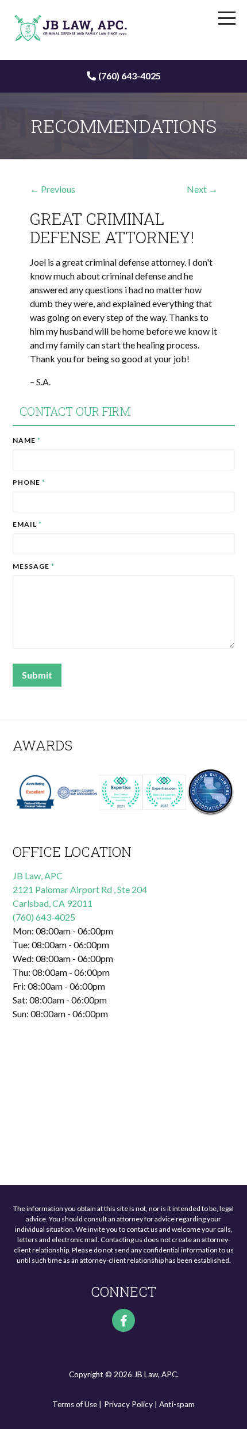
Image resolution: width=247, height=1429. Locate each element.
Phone (29, 482)
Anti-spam (177, 1404)
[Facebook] (123, 1320)
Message (34, 566)
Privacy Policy (128, 1404)
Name (27, 440)
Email (27, 524)
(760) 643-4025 (129, 75)
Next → (202, 188)
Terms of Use (74, 1404)
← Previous (52, 188)
